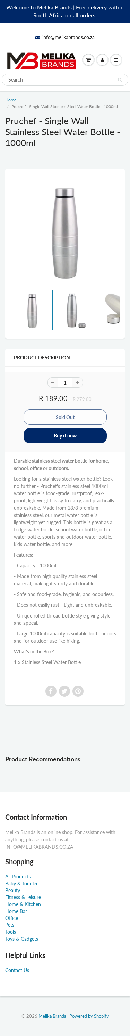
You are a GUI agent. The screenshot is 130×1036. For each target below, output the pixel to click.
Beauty (12, 890)
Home (10, 99)
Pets (9, 925)
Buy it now (65, 436)
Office (11, 918)
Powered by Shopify (89, 1016)
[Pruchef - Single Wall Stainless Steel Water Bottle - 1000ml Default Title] (65, 230)
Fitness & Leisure (23, 897)
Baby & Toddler (21, 883)
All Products (18, 876)
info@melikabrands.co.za (68, 37)
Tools (10, 932)
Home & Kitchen (23, 904)
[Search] (120, 79)
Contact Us (17, 970)
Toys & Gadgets (21, 939)
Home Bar (16, 911)
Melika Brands (52, 1016)
